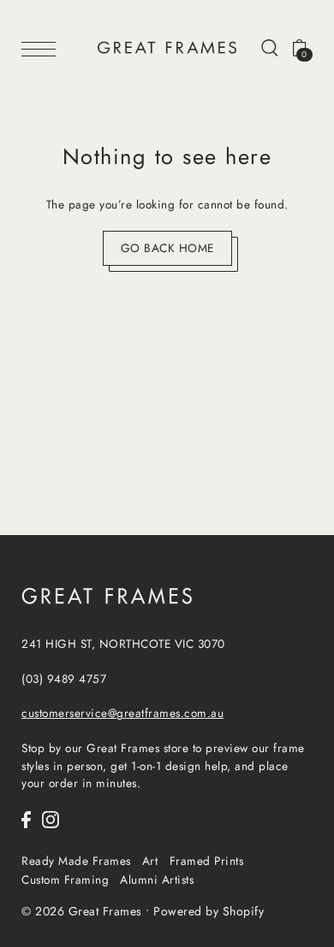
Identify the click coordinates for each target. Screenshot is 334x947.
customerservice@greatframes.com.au (122, 712)
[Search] (269, 47)
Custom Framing (65, 879)
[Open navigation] (42, 47)
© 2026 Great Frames (81, 911)
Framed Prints (207, 860)
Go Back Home (167, 247)
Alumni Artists (157, 879)
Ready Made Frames (76, 860)
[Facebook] (26, 818)
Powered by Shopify (208, 911)
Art (150, 860)
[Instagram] (50, 818)
